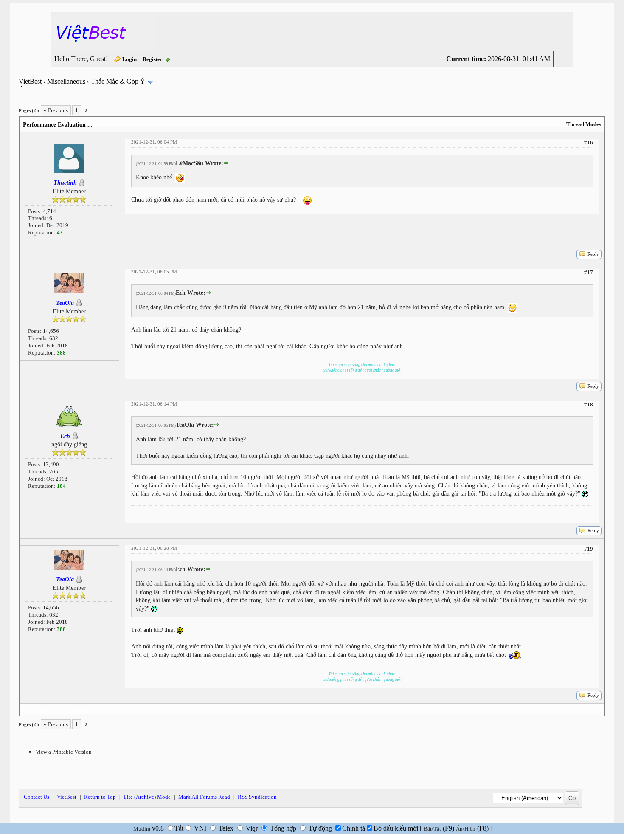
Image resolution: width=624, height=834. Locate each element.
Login (129, 59)
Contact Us (36, 797)
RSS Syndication (257, 797)
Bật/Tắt (432, 829)
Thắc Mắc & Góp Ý (118, 81)
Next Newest (72, 710)
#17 (588, 272)
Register (153, 59)
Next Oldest (39, 710)
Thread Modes (583, 124)
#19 (588, 549)
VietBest (30, 81)
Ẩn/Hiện (465, 829)
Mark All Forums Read (204, 797)
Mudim (141, 829)
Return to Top (100, 797)
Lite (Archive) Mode (147, 797)
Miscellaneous (66, 81)
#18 (588, 404)
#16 (588, 142)
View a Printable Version (64, 752)
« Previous (56, 110)
